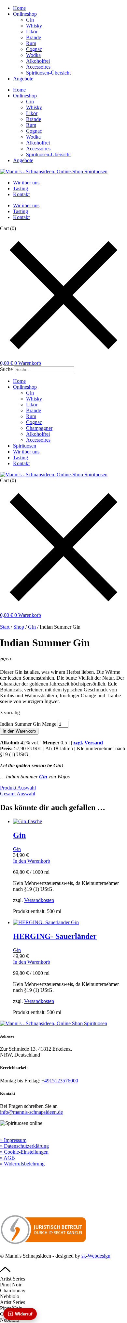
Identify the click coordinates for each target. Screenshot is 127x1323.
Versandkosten (39, 900)
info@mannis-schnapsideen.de (31, 1112)
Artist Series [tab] (12, 1278)
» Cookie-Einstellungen (24, 1152)
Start (4, 627)
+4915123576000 (59, 1080)
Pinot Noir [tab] (10, 1284)
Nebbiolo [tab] (9, 1296)
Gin (30, 20)
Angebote (23, 78)
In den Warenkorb (19, 731)
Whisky (34, 25)
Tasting (20, 188)
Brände (33, 37)
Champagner (39, 428)
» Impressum (13, 1140)
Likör (31, 31)
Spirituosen (24, 446)
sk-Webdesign (95, 1256)
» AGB (7, 1158)
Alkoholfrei (38, 61)
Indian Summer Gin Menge (28, 724)
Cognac (34, 49)
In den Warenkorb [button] (31, 861)
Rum (31, 43)
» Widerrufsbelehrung (22, 1163)
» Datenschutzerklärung (24, 1146)
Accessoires (38, 67)
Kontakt (21, 194)
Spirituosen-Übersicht (48, 73)
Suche (6, 369)
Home (19, 8)
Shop (18, 627)
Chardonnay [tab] (12, 1290)
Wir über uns (26, 182)
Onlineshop (25, 14)
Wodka (33, 55)
